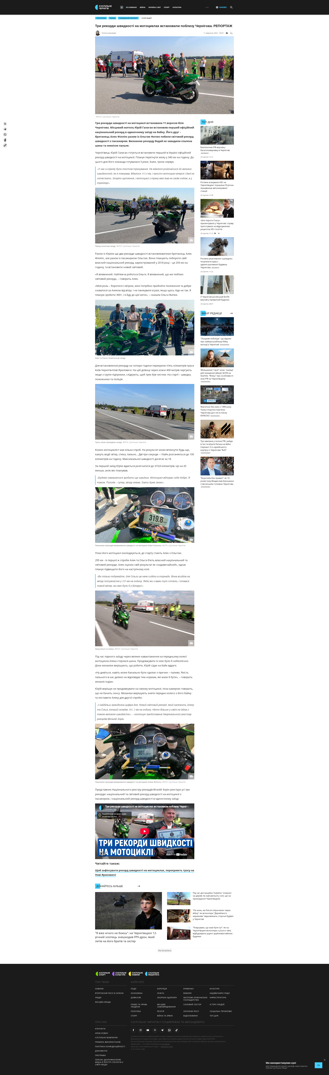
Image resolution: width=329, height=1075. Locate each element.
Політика (136, 1011)
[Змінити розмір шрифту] (231, 33)
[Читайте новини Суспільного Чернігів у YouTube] (147, 1030)
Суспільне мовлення (106, 1037)
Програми (100, 1055)
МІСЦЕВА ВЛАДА (103, 1002)
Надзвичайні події (220, 993)
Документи (101, 1051)
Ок (318, 1065)
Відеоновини (190, 1015)
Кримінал (188, 988)
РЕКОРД (112, 18)
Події (133, 988)
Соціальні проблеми (221, 1011)
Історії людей (146, 18)
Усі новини (131, 7)
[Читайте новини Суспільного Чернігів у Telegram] (162, 1030)
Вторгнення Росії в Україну (109, 993)
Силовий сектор (192, 1004)
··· (207, 7)
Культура (177, 7)
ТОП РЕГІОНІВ (101, 18)
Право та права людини (139, 1005)
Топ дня (214, 1015)
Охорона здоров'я (167, 997)
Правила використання (108, 1042)
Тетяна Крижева (109, 33)
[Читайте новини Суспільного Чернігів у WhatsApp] (169, 1030)
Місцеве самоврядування (166, 1005)
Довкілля (136, 997)
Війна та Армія (165, 1015)
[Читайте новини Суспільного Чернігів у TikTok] (176, 1030)
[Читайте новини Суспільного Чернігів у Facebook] (133, 1030)
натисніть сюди (167, 1046)
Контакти (100, 1028)
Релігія (160, 1011)
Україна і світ (154, 7)
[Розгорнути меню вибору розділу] (121, 7)
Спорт (167, 7)
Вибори (187, 993)
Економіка (136, 993)
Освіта (160, 993)
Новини (99, 988)
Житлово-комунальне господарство (195, 998)
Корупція (162, 988)
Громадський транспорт (128, 18)
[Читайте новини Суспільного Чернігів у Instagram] (140, 1030)
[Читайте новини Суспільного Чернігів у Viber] (155, 1030)
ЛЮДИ (98, 997)
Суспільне (166, 1044)
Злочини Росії (191, 1011)
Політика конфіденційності (110, 1046)
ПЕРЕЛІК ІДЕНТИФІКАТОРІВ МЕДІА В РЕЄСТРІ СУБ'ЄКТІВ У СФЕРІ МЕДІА (109, 1062)
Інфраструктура (218, 997)
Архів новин (101, 1033)
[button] (5, 124)
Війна (142, 7)
